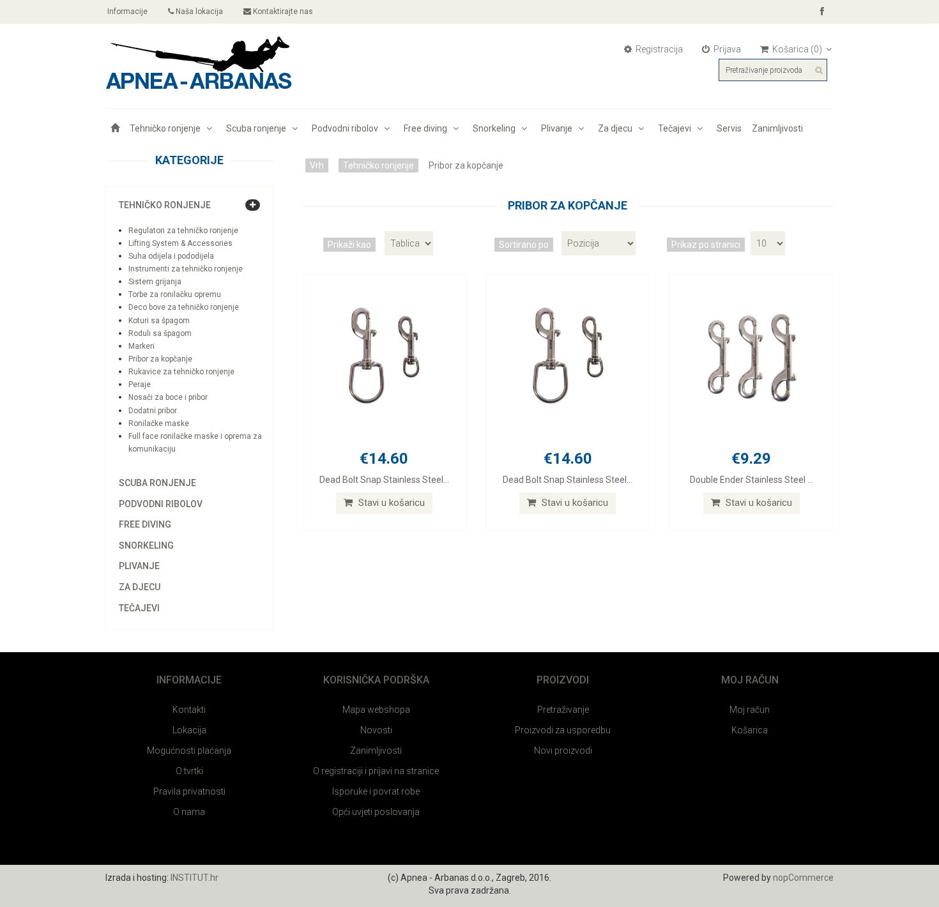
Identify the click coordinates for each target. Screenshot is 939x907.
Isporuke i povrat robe (376, 791)
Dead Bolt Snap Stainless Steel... (384, 480)
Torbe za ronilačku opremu (174, 294)
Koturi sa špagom (159, 320)
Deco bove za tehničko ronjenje (183, 307)
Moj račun (749, 710)
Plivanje (558, 128)
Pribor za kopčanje (160, 358)
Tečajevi (676, 128)
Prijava (726, 49)
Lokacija (189, 730)
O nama (189, 812)
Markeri (141, 346)
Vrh (317, 165)
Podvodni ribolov (347, 128)
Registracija (658, 49)
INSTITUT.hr (194, 878)
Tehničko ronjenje (167, 128)
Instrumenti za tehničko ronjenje (185, 268)
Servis (729, 128)
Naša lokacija (198, 11)
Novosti (376, 730)
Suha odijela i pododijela (171, 256)
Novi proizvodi (563, 750)
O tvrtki (189, 771)
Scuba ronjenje (258, 128)
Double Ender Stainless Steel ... (751, 480)
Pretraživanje (563, 710)
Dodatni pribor (152, 410)
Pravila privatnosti (189, 791)
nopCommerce (803, 878)
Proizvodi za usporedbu (563, 730)
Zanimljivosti (777, 128)
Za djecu (617, 128)
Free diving (427, 128)
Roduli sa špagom (160, 333)
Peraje (139, 384)
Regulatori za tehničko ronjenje (183, 230)
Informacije (126, 11)
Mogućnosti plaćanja (189, 750)
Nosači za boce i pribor (168, 397)
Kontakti (189, 710)
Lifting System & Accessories (180, 243)
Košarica (749, 730)
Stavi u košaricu (390, 502)
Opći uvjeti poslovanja (376, 812)
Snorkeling (496, 128)
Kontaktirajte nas (282, 11)
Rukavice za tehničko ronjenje (181, 371)
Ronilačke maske (158, 423)
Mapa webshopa (376, 710)
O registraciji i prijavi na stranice (376, 771)
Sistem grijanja (154, 281)
